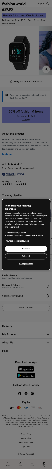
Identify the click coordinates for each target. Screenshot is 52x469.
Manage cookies (26, 264)
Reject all (26, 256)
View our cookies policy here (17, 241)
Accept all (26, 249)
